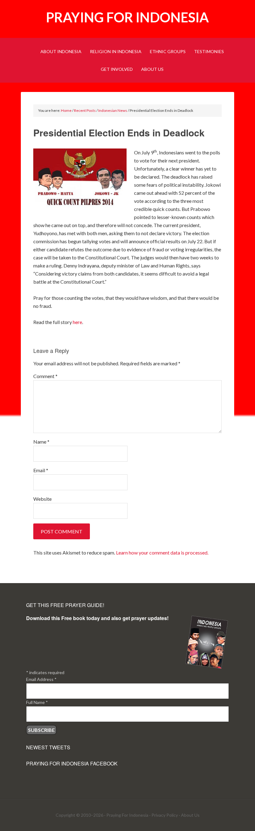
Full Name (37, 702)
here (77, 322)
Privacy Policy (164, 815)
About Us (190, 815)
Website (42, 499)
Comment (45, 376)
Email (40, 470)
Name (41, 442)
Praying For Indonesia (127, 815)
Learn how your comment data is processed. (162, 552)
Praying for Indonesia (127, 17)
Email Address (41, 679)
